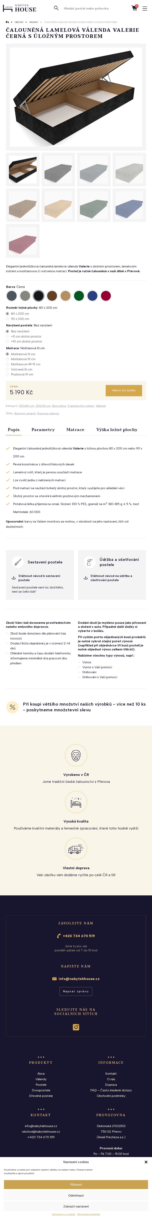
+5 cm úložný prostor (26, 336)
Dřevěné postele (41, 1096)
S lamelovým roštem (81, 406)
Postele (41, 1085)
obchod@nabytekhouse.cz (41, 1131)
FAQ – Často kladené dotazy (111, 1090)
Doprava (111, 1085)
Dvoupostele (41, 1090)
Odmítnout (76, 1195)
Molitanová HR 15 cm (25, 364)
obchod (19, 22)
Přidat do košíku (124, 390)
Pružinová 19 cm (22, 374)
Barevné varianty (25, 413)
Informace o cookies (63, 1214)
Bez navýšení (20, 331)
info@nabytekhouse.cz (79, 979)
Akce (41, 1073)
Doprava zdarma (48, 413)
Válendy (33, 22)
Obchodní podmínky (88, 1214)
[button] (146, 1162)
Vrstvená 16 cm (21, 369)
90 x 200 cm (20, 319)
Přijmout (76, 1184)
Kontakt (111, 1073)
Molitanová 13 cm (23, 354)
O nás (111, 1079)
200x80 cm (26, 406)
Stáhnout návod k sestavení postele (39, 578)
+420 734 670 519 (79, 936)
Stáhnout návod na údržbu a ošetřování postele (111, 578)
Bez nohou (59, 406)
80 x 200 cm (20, 313)
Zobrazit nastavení (76, 1206)
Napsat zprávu (76, 991)
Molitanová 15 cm (23, 359)
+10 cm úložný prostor (26, 341)
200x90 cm (43, 406)
